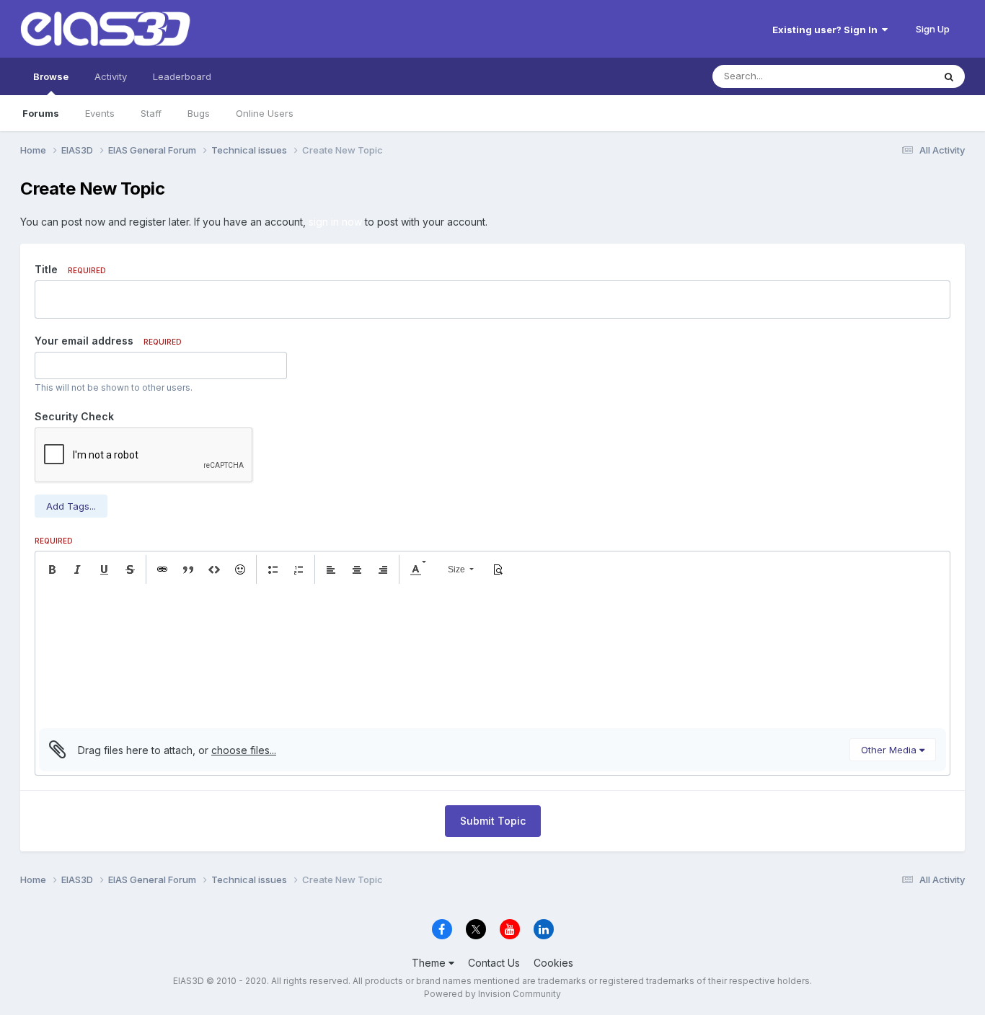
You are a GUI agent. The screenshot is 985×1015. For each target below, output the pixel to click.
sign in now (335, 222)
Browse (51, 76)
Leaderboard (182, 76)
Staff (151, 113)
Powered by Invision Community (492, 993)
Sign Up (933, 29)
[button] (52, 569)
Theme (430, 963)
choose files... (243, 750)
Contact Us (494, 963)
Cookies (553, 963)
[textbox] (492, 656)
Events (100, 113)
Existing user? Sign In (827, 29)
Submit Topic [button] (493, 821)
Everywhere (888, 76)
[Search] (949, 76)
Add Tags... (71, 506)
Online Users (264, 113)
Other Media (890, 749)
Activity (110, 76)
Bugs (198, 113)
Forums (40, 113)
